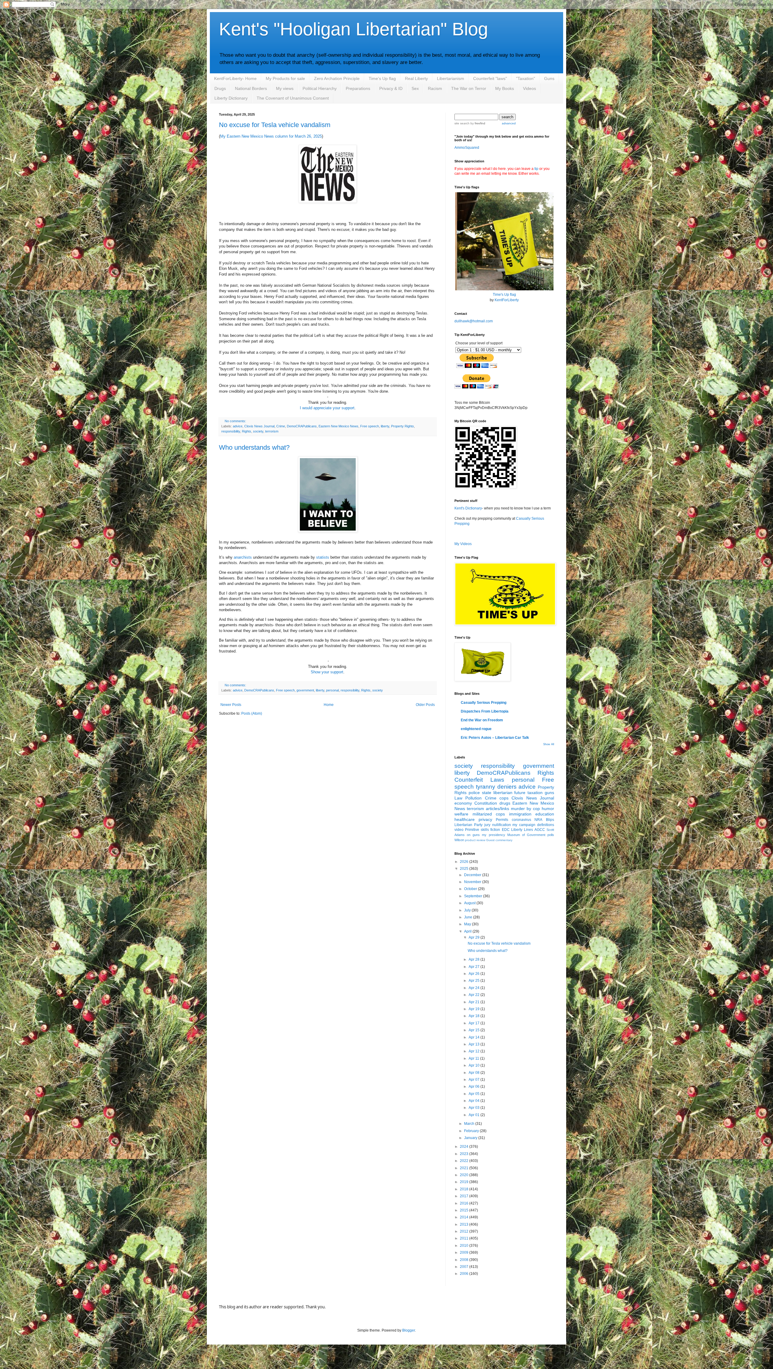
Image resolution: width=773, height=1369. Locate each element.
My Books (504, 88)
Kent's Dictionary (468, 508)
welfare (461, 814)
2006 (464, 1274)
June (468, 917)
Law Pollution (468, 798)
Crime (280, 426)
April (468, 931)
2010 (464, 1245)
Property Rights (402, 426)
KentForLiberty (507, 300)
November (473, 882)
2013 (464, 1224)
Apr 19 (474, 1009)
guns (549, 792)
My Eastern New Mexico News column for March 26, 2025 (271, 136)
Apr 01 (474, 1115)
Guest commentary (499, 840)
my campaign (523, 825)
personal (332, 690)
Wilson (459, 840)
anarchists (243, 557)
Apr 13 (474, 1044)
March (469, 1124)
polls (550, 835)
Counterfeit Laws (479, 780)
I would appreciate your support (327, 408)
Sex (415, 88)
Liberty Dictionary (231, 98)
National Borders (251, 88)
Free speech (369, 426)
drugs (504, 803)
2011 (464, 1238)
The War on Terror (468, 88)
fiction (495, 830)
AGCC (539, 830)
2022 (464, 1161)
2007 (464, 1267)
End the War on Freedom (482, 720)
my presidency (493, 835)
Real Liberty (416, 78)
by (477, 123)
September (473, 896)
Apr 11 (474, 1058)
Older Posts (425, 705)
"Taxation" (525, 78)
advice (237, 426)
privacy (485, 819)
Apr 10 (474, 1065)
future (519, 792)
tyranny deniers (496, 786)
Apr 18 (474, 1016)
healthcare (464, 819)
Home (329, 705)
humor (548, 808)
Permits (502, 820)
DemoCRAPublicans (302, 426)
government (305, 690)
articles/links (497, 808)
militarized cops (489, 814)
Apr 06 (474, 1086)
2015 (464, 1210)
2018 (464, 1189)
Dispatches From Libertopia (484, 711)
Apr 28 (474, 959)
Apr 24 (474, 988)
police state (480, 792)
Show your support (327, 672)
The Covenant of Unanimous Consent (293, 98)
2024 (464, 1146)
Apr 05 (474, 1094)
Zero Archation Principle (337, 78)
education (544, 814)
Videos (529, 88)
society (258, 431)
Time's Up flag (382, 78)
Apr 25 (474, 980)
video (458, 830)
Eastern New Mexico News (338, 426)
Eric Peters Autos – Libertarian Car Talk (495, 738)
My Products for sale (285, 78)
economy (463, 803)
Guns (549, 78)
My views (284, 88)
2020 (464, 1175)
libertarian (502, 792)
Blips (550, 820)
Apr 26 (474, 974)
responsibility (230, 431)
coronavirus (521, 820)
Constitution (485, 803)
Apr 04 (474, 1101)
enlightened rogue (476, 729)
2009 (464, 1252)
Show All (548, 744)
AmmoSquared (466, 147)
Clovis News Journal (259, 426)
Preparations (358, 88)
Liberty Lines (522, 830)
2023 (464, 1154)
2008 (464, 1260)
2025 (464, 868)
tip (536, 169)
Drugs (220, 88)
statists (322, 557)
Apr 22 (474, 995)
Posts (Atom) (251, 713)
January (471, 1138)
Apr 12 (474, 1051)
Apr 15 (474, 1030)
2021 (464, 1168)
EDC (506, 830)
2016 (464, 1203)
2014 (464, 1217)
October (471, 889)
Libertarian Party (468, 825)
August (470, 903)
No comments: (235, 421)
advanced (509, 123)
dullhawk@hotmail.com (473, 321)
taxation (535, 792)
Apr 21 (474, 1002)
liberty (385, 426)
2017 (464, 1196)
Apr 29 (474, 937)
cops (503, 798)
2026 (464, 862)
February (472, 1131)
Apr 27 (474, 967)
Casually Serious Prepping (483, 702)
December (473, 875)
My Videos (463, 544)
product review (475, 840)
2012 (464, 1231)
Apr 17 (474, 1023)
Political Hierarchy (320, 88)
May (468, 924)
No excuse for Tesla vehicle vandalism (274, 125)
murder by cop (525, 808)
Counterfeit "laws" (490, 78)
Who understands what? (254, 447)
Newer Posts (230, 705)
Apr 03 (474, 1108)
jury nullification (497, 825)
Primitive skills (477, 830)
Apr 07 (474, 1079)
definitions (545, 825)
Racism (435, 88)
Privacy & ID (391, 88)
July (468, 910)
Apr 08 (474, 1073)
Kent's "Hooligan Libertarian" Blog (353, 29)
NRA (538, 820)
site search (462, 123)
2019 (464, 1182)
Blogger (408, 1330)
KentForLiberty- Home (235, 78)
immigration (520, 814)
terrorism (271, 431)
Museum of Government (526, 835)
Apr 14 (474, 1037)
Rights (246, 431)
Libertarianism (450, 78)
